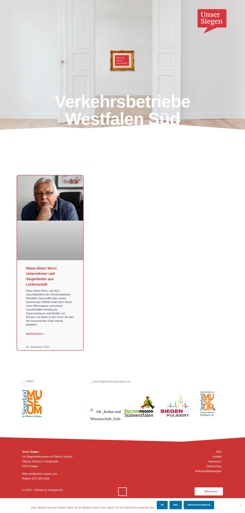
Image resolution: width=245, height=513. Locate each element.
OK (162, 505)
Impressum (215, 461)
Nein (175, 505)
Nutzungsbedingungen (208, 471)
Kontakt (217, 456)
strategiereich (55, 489)
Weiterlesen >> (35, 334)
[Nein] (240, 505)
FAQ (219, 451)
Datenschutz (214, 466)
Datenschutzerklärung (199, 505)
